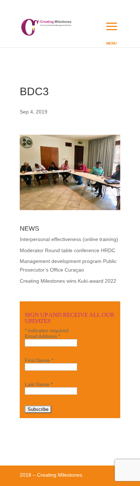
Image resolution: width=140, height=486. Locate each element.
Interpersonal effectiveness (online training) (69, 239)
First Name (39, 360)
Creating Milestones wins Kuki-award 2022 (68, 281)
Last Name (39, 384)
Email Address (42, 336)
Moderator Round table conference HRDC (67, 250)
